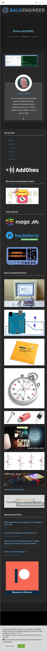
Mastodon (12, 152)
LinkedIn (11, 144)
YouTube (12, 159)
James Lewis (15, 36)
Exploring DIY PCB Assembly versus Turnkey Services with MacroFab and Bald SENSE (21, 542)
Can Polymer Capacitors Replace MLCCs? (20, 533)
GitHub (11, 140)
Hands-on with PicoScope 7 (15, 552)
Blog (6, 528)
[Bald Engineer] (23, 10)
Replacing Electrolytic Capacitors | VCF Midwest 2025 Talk (23, 523)
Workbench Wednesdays (13, 536)
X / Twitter (12, 148)
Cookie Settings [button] (10, 646)
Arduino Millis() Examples (14, 489)
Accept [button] (21, 646)
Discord (11, 155)
